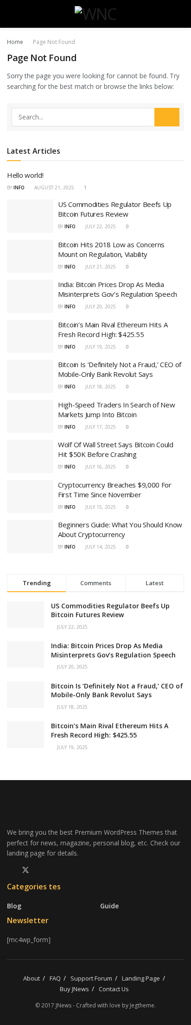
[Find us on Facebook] (10, 870)
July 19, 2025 (100, 347)
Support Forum (91, 978)
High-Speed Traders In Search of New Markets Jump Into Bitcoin (116, 409)
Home (15, 42)
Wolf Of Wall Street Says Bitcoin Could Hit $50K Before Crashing (115, 449)
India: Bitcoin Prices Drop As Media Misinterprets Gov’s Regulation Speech (117, 289)
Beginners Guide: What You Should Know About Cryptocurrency (120, 529)
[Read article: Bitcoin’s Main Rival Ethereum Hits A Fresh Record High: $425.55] (30, 336)
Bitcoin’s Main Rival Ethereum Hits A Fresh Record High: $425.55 (112, 329)
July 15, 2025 (100, 507)
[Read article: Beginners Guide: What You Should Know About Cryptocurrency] (30, 536)
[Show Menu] (11, 14)
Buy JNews (74, 989)
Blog (14, 905)
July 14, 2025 (100, 547)
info (19, 187)
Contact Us (114, 989)
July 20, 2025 (100, 306)
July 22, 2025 (100, 226)
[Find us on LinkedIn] (41, 870)
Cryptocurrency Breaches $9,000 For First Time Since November (115, 489)
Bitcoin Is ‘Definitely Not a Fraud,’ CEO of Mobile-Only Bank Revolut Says (119, 369)
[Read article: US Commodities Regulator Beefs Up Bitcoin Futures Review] (30, 216)
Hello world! (25, 175)
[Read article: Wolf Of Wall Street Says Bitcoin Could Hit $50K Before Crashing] (30, 456)
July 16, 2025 (100, 466)
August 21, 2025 (53, 187)
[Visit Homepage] (96, 14)
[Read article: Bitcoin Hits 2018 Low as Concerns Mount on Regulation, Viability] (30, 256)
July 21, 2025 (100, 266)
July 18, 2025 (100, 386)
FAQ (55, 978)
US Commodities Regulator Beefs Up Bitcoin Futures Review (115, 209)
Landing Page (141, 978)
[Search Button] (180, 14)
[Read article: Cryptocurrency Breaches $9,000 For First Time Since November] (30, 496)
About (31, 978)
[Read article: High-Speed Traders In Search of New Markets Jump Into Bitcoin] (30, 416)
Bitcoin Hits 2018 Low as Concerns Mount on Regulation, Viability (111, 249)
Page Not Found (54, 42)
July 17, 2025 (100, 427)
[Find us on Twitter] (25, 870)
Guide (109, 905)
